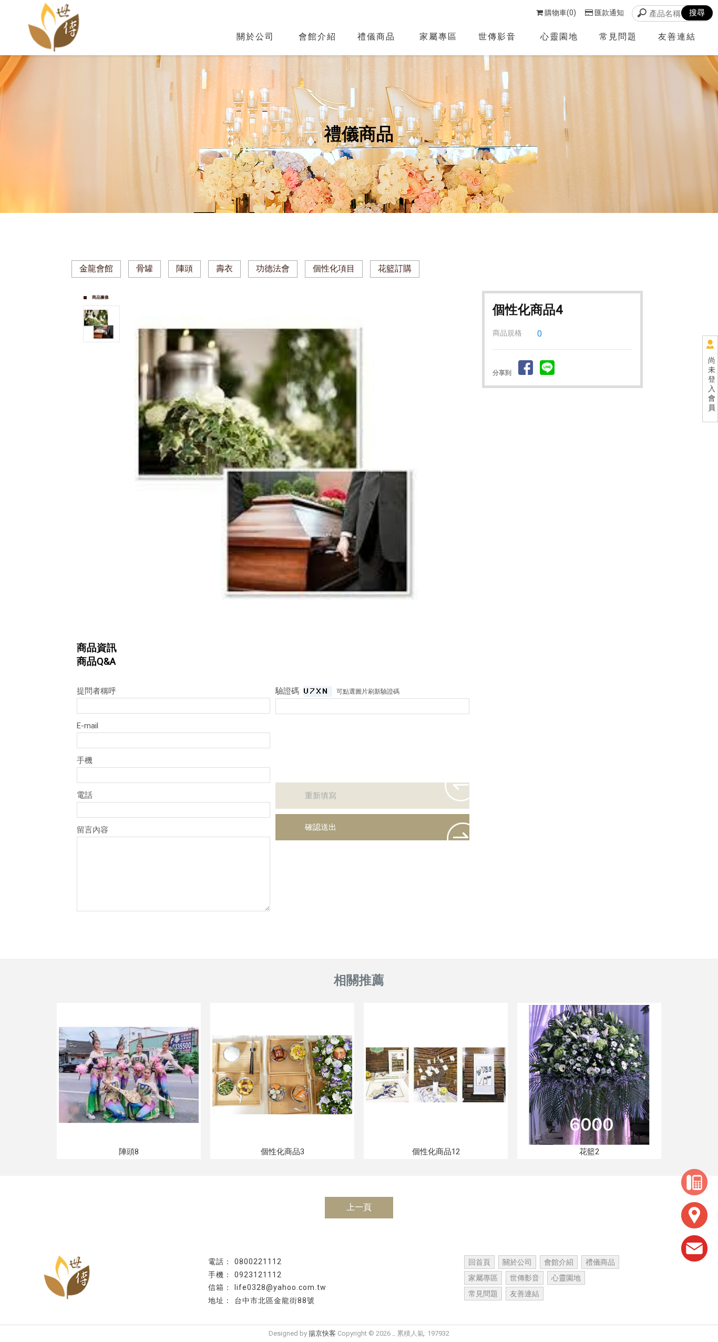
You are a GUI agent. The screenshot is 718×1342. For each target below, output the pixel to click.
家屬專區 (438, 37)
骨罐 (144, 268)
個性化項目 (334, 268)
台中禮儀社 (193, 1311)
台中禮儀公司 (302, 1311)
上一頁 (359, 1207)
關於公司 (255, 37)
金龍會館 (96, 268)
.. (393, 1333)
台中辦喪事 (525, 1311)
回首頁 (479, 1262)
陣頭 (184, 268)
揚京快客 (322, 1333)
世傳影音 (497, 37)
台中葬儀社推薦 (472, 1311)
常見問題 (618, 37)
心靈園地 (559, 37)
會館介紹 (317, 37)
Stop (311, 629)
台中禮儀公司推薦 (363, 1311)
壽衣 (224, 268)
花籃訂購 (395, 268)
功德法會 (273, 268)
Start (303, 629)
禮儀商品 (376, 37)
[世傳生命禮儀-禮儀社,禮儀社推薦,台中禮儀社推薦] (57, 27)
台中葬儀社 (419, 1311)
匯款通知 (609, 12)
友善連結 (677, 37)
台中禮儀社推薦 (246, 1311)
